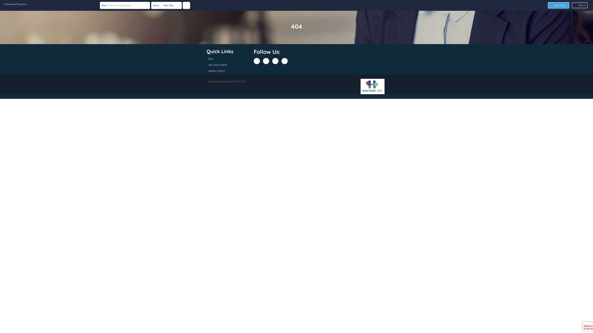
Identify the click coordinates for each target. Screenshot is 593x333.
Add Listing (559, 5)
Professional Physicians (15, 4)
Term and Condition (218, 65)
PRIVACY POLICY (216, 71)
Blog (210, 58)
